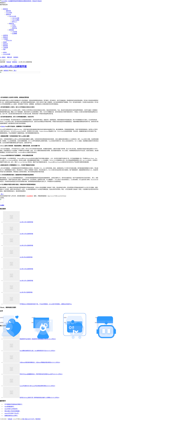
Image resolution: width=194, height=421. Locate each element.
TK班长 (2, 205)
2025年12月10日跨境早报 (26, 245)
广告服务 (5, 39)
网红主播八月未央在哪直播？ (12, 411)
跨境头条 (8, 14)
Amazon (14, 26)
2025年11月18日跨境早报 (26, 233)
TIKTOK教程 (15, 20)
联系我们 (38, 419)
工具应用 (5, 47)
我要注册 (9, 57)
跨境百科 (11, 30)
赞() (14, 70)
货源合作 (5, 37)
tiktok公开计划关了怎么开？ (12, 413)
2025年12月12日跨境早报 (13, 66)
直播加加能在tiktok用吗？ (11, 415)
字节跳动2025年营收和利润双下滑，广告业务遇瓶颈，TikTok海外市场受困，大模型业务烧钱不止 (46, 304)
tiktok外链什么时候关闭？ (11, 408)
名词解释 (14, 33)
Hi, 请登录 (2, 57)
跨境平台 (11, 23)
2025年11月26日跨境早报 (26, 269)
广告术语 (14, 31)
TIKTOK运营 (15, 18)
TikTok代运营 (6, 54)
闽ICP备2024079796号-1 (28, 419)
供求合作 (5, 44)
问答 (4, 49)
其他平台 (14, 28)
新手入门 (14, 21)
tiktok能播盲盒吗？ (10, 406)
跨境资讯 (5, 9)
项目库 (5, 42)
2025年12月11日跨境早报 (26, 280)
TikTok (3, 126)
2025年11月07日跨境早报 (26, 222)
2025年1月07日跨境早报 (26, 292)
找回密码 (15, 57)
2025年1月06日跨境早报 (26, 257)
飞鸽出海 (39, 1)
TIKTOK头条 (12, 16)
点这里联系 (30, 196)
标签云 (5, 52)
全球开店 (5, 35)
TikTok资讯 (9, 12)
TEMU (14, 25)
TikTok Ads (9, 40)
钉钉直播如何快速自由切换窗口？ (14, 404)
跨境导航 (5, 45)
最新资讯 (8, 10)
